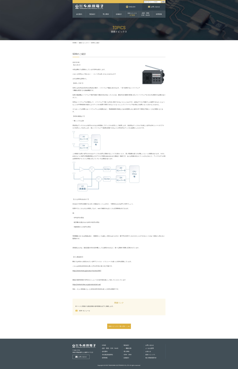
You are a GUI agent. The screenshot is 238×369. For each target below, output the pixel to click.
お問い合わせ (155, 7)
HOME (75, 43)
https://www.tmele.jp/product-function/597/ (87, 271)
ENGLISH (132, 7)
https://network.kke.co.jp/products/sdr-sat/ (87, 284)
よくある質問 (149, 348)
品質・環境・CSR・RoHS (110, 348)
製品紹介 (92, 14)
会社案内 (79, 14)
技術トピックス (84, 43)
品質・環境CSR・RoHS (145, 14)
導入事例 (106, 14)
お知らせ (148, 351)
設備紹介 (119, 14)
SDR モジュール (84, 311)
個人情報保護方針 (151, 358)
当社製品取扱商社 (107, 354)
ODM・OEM (127, 354)
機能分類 (128, 348)
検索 (163, 1)
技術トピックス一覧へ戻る (117, 326)
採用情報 (159, 14)
